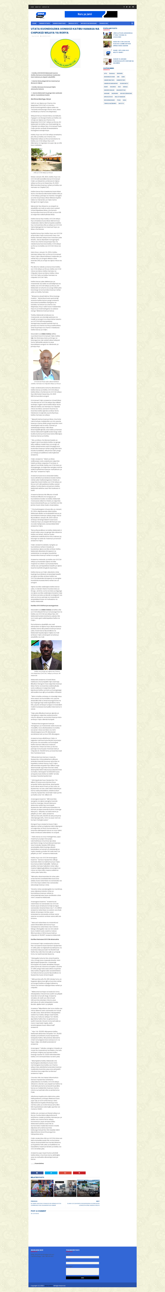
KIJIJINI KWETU (124, 83)
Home (32, 7)
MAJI (119, 87)
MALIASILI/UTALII (121, 90)
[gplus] (129, 7)
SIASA (124, 100)
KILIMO (106, 87)
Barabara (112, 73)
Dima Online (49, 1286)
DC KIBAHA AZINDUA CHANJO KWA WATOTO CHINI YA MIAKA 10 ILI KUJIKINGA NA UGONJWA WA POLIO (42, 1190)
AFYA (105, 73)
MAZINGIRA (115, 93)
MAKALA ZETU (73, 23)
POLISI (119, 100)
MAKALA (125, 87)
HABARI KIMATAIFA (59, 23)
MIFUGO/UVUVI (108, 97)
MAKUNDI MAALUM (109, 90)
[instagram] (133, 7)
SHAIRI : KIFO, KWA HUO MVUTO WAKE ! (121, 51)
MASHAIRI (106, 93)
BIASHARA (120, 73)
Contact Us (45, 7)
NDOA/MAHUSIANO (109, 100)
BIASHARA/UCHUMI (109, 77)
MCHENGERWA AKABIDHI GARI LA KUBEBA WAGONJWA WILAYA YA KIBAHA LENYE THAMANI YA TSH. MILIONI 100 (88, 1190)
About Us (38, 7)
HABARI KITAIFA (44, 23)
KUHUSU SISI (104, 23)
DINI (118, 77)
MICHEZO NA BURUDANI (89, 23)
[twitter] (126, 7)
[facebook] (124, 7)
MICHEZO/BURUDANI (126, 93)
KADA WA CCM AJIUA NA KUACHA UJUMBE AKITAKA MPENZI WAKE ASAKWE (122, 44)
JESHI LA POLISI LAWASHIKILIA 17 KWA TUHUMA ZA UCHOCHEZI (123, 35)
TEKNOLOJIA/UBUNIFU (110, 103)
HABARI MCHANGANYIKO (111, 83)
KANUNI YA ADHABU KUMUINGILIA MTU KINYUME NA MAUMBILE (123, 61)
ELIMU (123, 77)
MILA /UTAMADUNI (120, 97)
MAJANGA (113, 87)
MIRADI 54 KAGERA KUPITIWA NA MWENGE (65, 1192)
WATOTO (121, 103)
